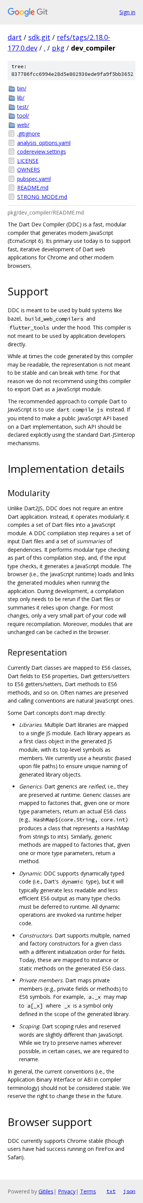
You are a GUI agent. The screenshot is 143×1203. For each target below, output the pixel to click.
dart (15, 37)
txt (111, 1191)
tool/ (23, 115)
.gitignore (28, 133)
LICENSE (28, 160)
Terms (88, 1191)
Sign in (127, 12)
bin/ (21, 88)
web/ (23, 124)
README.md (32, 187)
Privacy (67, 1191)
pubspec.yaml (34, 178)
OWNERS (28, 169)
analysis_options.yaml (44, 142)
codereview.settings (41, 151)
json (129, 1191)
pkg (58, 47)
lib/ (20, 97)
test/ (23, 106)
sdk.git (39, 37)
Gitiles (46, 1191)
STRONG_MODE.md (42, 196)
